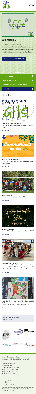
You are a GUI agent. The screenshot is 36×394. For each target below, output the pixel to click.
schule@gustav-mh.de (8, 373)
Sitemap (7, 382)
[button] (16, 72)
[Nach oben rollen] (32, 390)
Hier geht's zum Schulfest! (14, 59)
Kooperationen (9, 384)
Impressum (8, 380)
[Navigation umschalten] (33, 5)
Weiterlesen (5, 130)
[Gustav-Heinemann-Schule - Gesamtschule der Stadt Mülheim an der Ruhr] (7, 5)
